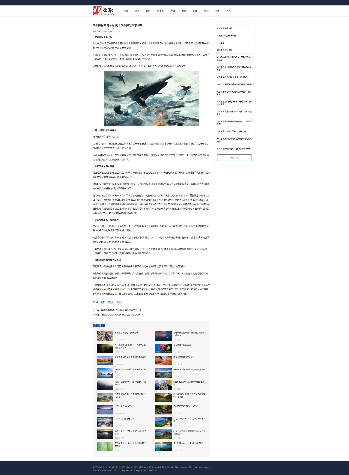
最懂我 (109, 471)
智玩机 (127, 471)
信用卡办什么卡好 (224, 50)
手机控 (121, 471)
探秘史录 (96, 471)
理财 (173, 11)
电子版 (110, 302)
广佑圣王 (220, 43)
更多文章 (234, 158)
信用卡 (160, 11)
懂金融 (132, 471)
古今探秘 (103, 471)
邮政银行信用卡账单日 (226, 35)
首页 (126, 11)
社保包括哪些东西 (224, 28)
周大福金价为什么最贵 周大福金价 (231, 131)
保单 (102, 302)
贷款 (137, 11)
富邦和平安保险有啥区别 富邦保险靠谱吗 (234, 149)
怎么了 (115, 471)
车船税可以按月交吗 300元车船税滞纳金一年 (121, 310)
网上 (119, 302)
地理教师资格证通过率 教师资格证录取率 (234, 84)
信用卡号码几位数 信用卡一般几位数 (232, 77)
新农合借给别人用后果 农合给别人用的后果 (120, 314)
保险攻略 (96, 31)
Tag (137, 471)
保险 (148, 11)
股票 (184, 11)
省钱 (195, 11)
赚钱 (206, 11)
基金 (217, 11)
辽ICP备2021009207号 (148, 471)
